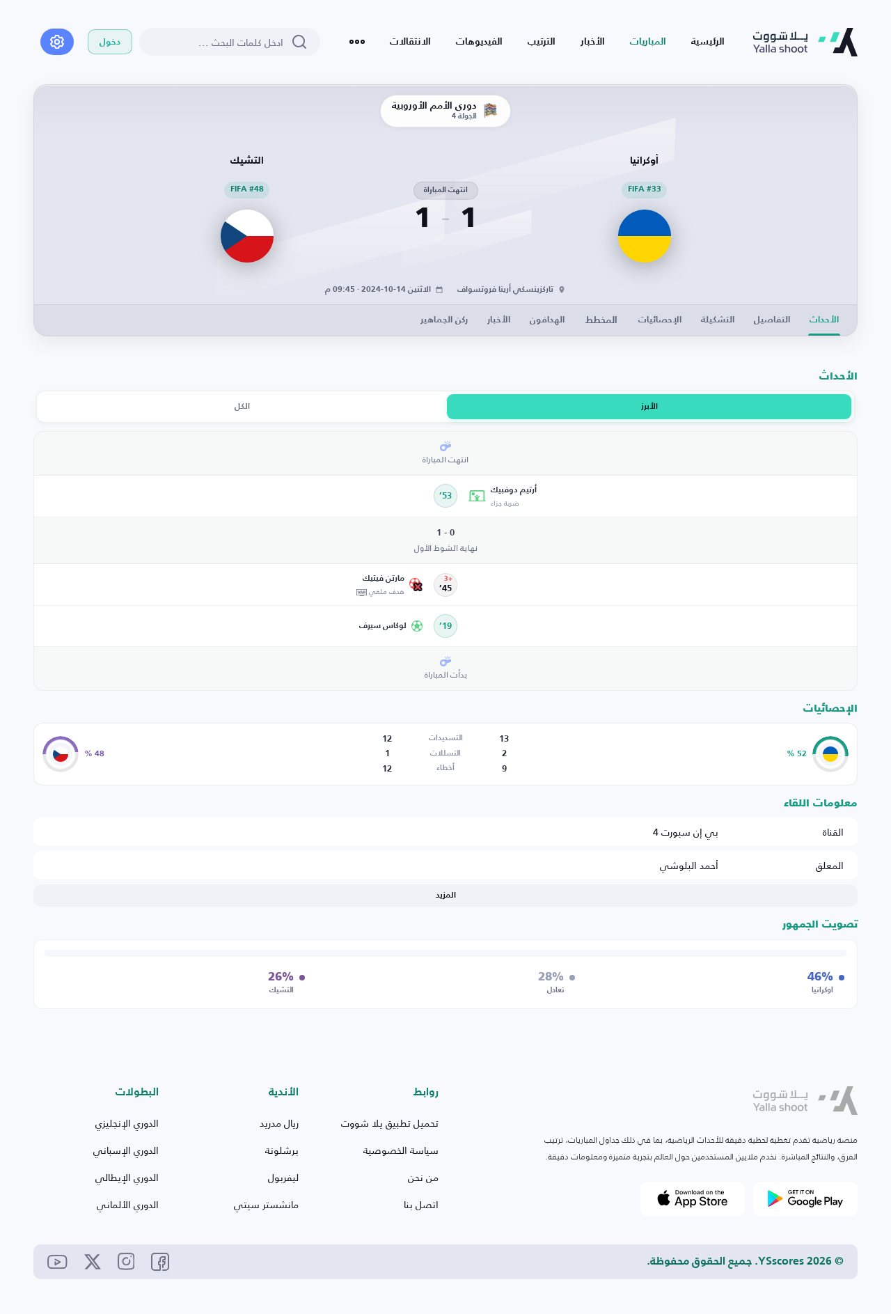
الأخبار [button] (498, 319)
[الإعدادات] (57, 42)
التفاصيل (772, 319)
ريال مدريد (279, 1122)
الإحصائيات (659, 319)
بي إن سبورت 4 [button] (685, 831)
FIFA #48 (247, 189)
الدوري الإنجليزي (127, 1122)
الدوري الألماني (128, 1204)
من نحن (423, 1177)
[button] (657, 496)
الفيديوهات (479, 42)
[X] (92, 1261)
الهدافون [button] (547, 319)
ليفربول (283, 1177)
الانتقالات (410, 42)
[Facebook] (160, 1262)
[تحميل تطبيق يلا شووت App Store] (692, 1199)
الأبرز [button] (649, 406)
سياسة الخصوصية (401, 1150)
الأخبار (593, 42)
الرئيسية (708, 42)
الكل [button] (242, 406)
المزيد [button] (446, 895)
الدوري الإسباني (126, 1150)
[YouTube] (57, 1261)
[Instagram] (126, 1261)
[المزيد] (357, 42)
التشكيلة (717, 319)
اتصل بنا (421, 1204)
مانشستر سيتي (266, 1204)
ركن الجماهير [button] (444, 319)
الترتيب (541, 42)
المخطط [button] (601, 320)
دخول (110, 42)
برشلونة (282, 1150)
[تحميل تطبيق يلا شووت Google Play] (805, 1199)
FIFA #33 (644, 189)
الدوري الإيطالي (127, 1177)
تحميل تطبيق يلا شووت (390, 1122)
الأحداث (824, 319)
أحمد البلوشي (689, 865)
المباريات (648, 42)
